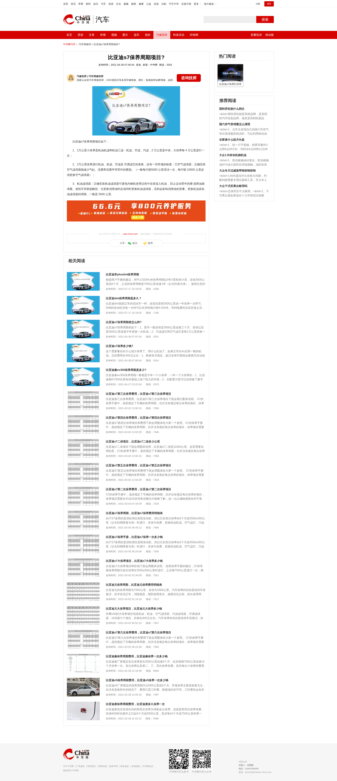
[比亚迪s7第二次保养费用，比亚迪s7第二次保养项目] (83, 488)
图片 (125, 34)
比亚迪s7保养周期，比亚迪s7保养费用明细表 (134, 513)
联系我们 (91, 766)
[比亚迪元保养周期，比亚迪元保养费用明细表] (83, 584)
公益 (148, 3)
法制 (163, 3)
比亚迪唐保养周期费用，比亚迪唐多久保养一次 (135, 704)
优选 (156, 3)
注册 (258, 4)
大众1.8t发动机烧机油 (232, 155)
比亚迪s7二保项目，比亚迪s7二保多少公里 (133, 441)
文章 (91, 34)
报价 (148, 34)
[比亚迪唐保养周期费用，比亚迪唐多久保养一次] (83, 703)
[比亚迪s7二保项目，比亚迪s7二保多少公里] (83, 440)
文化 (118, 3)
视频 (114, 34)
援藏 (126, 3)
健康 (141, 3)
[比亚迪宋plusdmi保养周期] (83, 273)
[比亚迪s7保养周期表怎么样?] (83, 321)
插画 (133, 3)
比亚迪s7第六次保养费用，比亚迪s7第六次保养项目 (138, 632)
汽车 (103, 3)
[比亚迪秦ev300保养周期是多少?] (83, 369)
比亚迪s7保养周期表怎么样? (124, 322)
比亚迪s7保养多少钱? (119, 346)
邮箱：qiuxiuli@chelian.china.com (255, 772)
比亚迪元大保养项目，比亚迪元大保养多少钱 (134, 608)
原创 (80, 34)
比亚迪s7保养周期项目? (107, 44)
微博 (150, 243)
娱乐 (95, 3)
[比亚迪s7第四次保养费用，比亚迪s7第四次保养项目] (83, 417)
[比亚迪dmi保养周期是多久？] (83, 297)
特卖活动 (178, 34)
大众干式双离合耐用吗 (233, 185)
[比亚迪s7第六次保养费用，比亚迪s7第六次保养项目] (83, 631)
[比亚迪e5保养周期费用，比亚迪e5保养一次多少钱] (83, 679)
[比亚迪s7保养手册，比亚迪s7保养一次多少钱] (83, 536)
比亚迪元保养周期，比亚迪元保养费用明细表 (134, 584)
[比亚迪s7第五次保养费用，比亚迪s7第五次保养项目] (83, 464)
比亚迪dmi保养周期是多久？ (124, 298)
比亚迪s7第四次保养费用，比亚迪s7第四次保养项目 (138, 417)
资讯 (73, 3)
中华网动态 (148, 766)
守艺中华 (174, 3)
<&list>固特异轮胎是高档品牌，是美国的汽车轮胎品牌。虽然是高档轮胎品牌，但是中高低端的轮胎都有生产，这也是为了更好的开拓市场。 (243, 116)
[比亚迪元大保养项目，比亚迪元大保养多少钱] (83, 608)
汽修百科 (161, 34)
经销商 (194, 34)
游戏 (110, 3)
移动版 (269, 34)
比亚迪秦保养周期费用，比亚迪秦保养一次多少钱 (137, 656)
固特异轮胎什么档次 (232, 108)
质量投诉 (256, 34)
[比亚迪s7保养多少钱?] (83, 345)
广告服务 (80, 766)
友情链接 (136, 766)
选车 (136, 34)
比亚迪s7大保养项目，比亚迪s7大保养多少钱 (134, 560)
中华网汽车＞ (70, 44)
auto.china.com (130, 234)
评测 (103, 34)
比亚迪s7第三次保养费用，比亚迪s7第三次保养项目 (138, 393)
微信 (134, 243)
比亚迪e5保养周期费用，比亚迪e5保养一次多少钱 (137, 680)
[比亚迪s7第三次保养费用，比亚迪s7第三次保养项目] (83, 393)
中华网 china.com (78, 19)
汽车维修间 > (86, 44)
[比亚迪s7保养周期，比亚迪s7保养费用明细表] (83, 512)
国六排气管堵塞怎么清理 (234, 124)
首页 (65, 3)
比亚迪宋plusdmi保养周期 (122, 274)
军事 (80, 3)
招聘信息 (102, 766)
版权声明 (114, 766)
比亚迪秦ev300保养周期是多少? (126, 369)
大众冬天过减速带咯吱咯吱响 (237, 170)
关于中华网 (68, 766)
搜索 (265, 19)
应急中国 (186, 3)
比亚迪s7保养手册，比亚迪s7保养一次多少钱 (134, 536)
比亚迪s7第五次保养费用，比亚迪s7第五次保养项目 (138, 465)
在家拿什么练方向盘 (232, 139)
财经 (88, 3)
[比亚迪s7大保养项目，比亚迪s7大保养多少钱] (83, 560)
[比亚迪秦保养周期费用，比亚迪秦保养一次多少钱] (83, 655)
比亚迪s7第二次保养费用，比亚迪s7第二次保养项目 (138, 489)
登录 (269, 4)
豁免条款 (125, 766)
